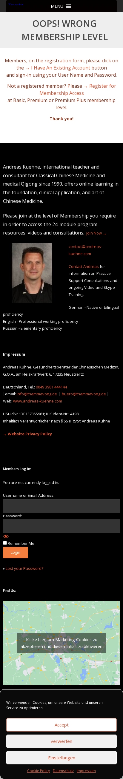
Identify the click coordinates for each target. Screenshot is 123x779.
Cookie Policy (38, 770)
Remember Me (21, 543)
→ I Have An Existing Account (57, 67)
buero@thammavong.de (84, 394)
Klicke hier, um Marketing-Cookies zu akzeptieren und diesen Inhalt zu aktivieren (61, 643)
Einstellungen (61, 758)
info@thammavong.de (37, 394)
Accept (62, 725)
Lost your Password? (24, 568)
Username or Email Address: (28, 495)
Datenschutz (63, 770)
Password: (12, 516)
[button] (57, 6)
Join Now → (96, 233)
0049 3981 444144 (51, 387)
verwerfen (61, 741)
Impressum (86, 770)
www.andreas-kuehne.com (37, 401)
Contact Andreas (84, 266)
